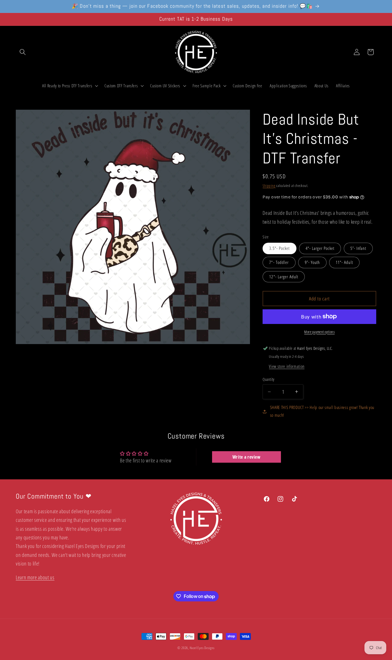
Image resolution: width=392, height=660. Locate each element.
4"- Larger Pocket (320, 248)
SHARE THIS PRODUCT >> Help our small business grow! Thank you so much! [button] (322, 411)
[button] (23, 52)
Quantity (269, 379)
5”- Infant (358, 248)
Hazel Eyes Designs (202, 647)
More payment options (319, 331)
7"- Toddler (279, 262)
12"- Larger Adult (283, 276)
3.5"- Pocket (279, 248)
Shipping (269, 185)
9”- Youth (312, 262)
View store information (286, 366)
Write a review (246, 457)
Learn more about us (35, 577)
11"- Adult (344, 262)
